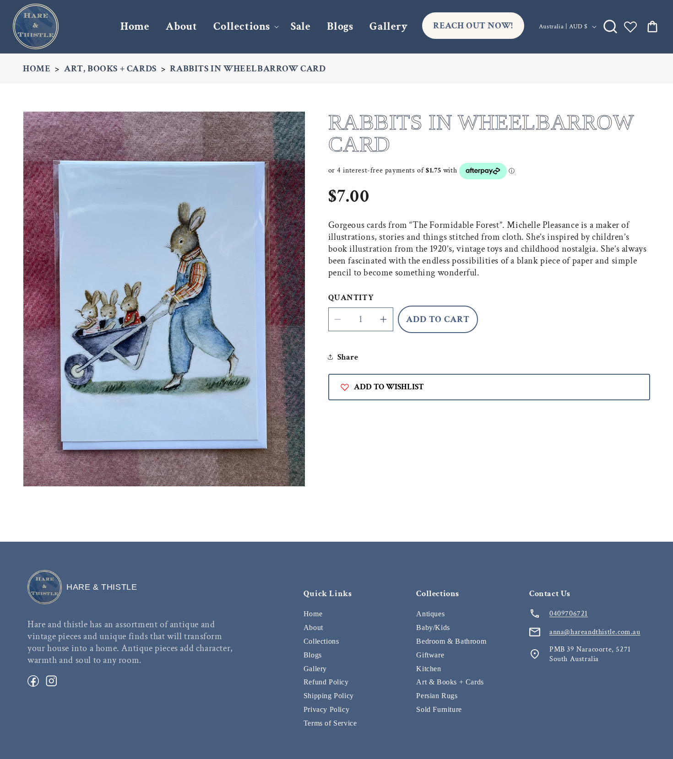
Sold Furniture (438, 709)
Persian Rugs (436, 696)
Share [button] (347, 357)
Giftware (430, 655)
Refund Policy (326, 682)
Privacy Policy (326, 709)
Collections (241, 26)
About (313, 627)
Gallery (315, 669)
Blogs (313, 655)
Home (36, 69)
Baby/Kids (433, 627)
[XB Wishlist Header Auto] (630, 26)
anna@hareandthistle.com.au (594, 632)
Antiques (430, 614)
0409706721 (568, 614)
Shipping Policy (329, 696)
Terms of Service (330, 723)
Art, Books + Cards (110, 69)
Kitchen (428, 669)
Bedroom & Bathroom (451, 641)
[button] (243, 26)
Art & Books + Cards (449, 682)
